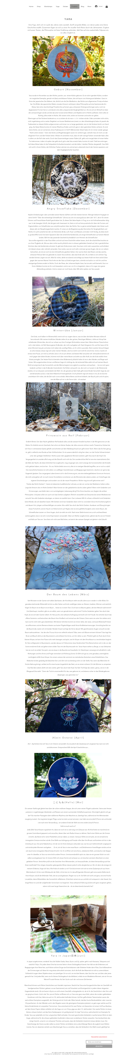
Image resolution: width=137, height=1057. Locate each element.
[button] (106, 6)
